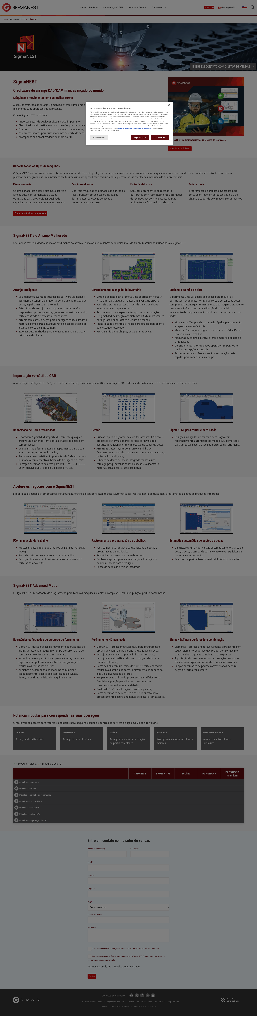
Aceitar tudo (159, 138)
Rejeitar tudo (140, 138)
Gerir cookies (99, 138)
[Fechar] (169, 105)
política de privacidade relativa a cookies (134, 128)
